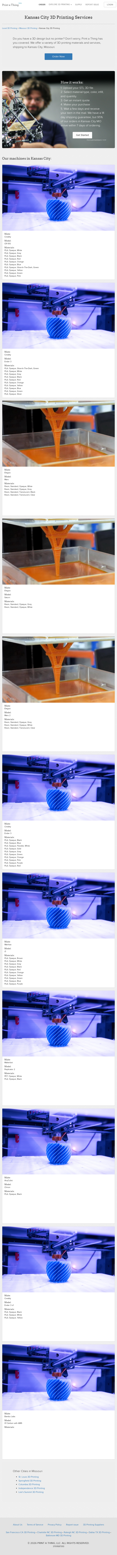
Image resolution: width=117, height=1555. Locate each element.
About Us (17, 1524)
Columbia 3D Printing (29, 1484)
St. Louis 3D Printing (29, 1476)
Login (110, 4)
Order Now (58, 56)
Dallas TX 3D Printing (99, 1532)
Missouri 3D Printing (28, 28)
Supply (78, 4)
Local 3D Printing (9, 28)
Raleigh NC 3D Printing (75, 1532)
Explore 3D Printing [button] (59, 4)
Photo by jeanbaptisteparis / (95, 140)
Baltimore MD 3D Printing (58, 1535)
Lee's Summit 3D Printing (31, 1492)
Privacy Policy (54, 1524)
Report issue (92, 4)
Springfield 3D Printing (30, 1480)
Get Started (82, 135)
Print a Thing (12, 4)
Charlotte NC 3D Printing (49, 1532)
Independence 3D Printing (32, 1488)
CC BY (104, 140)
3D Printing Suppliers (93, 1524)
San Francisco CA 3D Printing (20, 1532)
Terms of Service (35, 1524)
